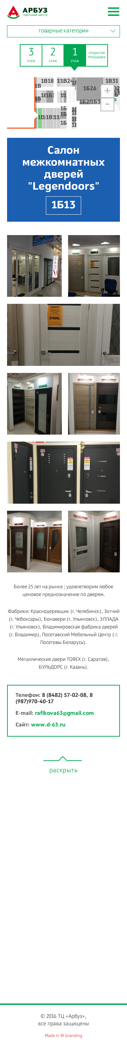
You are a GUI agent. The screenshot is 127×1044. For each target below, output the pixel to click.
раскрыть (63, 770)
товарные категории (63, 31)
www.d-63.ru (48, 724)
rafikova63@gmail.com (64, 713)
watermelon (27, 12)
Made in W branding (63, 1036)
